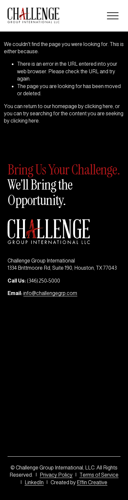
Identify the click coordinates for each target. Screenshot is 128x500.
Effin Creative (92, 482)
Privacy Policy (56, 475)
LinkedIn (34, 482)
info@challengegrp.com (50, 293)
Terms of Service (98, 475)
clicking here (99, 106)
